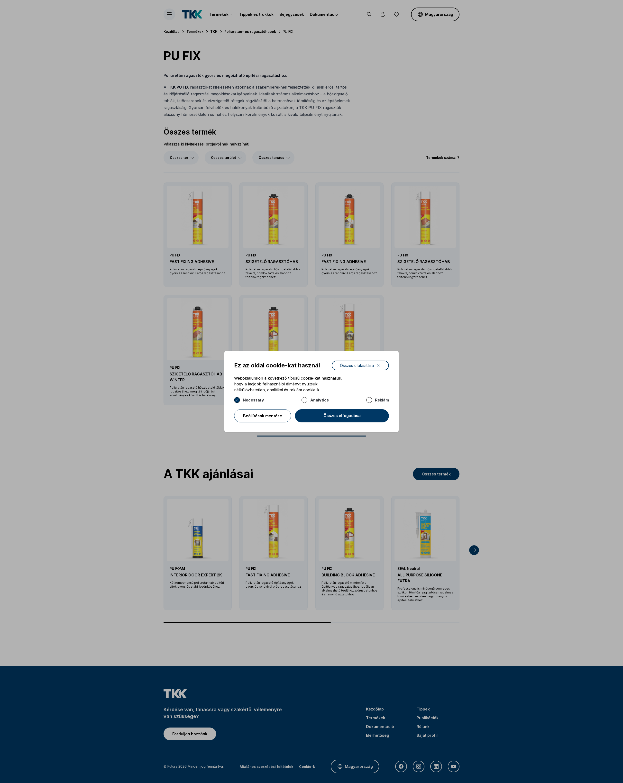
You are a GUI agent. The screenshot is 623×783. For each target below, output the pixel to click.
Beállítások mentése (262, 415)
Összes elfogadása (342, 415)
